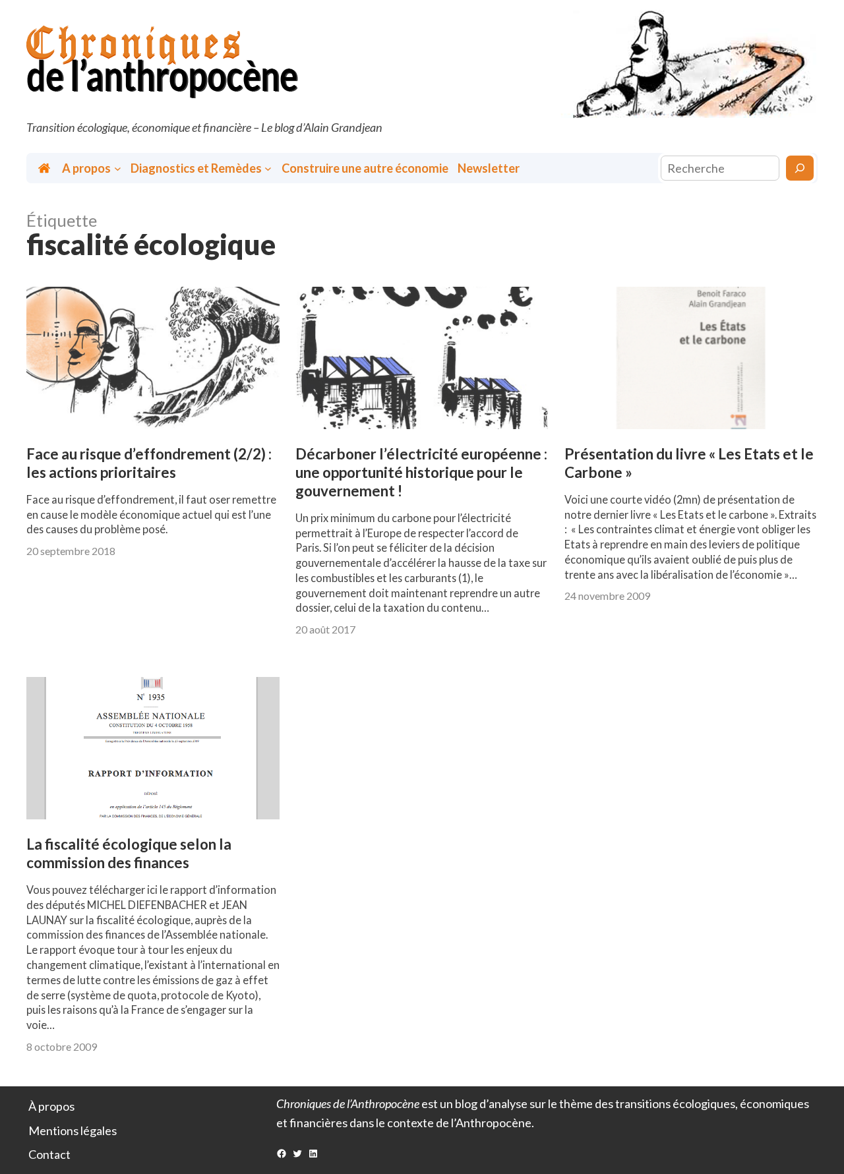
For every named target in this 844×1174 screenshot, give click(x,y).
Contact (49, 1154)
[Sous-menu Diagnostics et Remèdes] (268, 168)
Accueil (45, 168)
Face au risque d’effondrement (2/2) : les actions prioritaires (149, 463)
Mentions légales (72, 1130)
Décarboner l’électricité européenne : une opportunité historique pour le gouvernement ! (421, 472)
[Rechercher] (800, 168)
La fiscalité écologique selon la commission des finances (128, 853)
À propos (51, 1106)
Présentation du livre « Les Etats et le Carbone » (689, 463)
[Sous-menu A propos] (117, 168)
